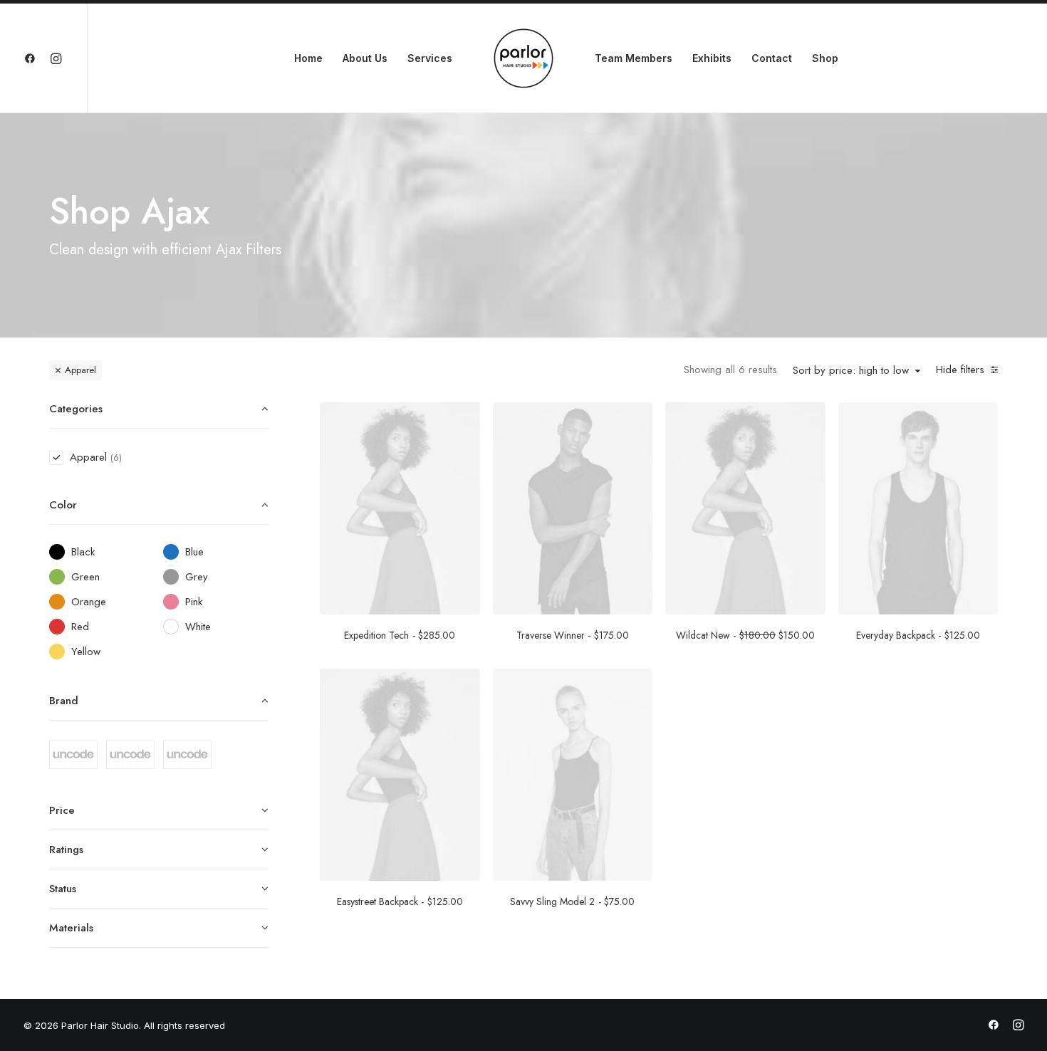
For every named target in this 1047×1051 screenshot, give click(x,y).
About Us (365, 58)
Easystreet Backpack (400, 901)
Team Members (633, 58)
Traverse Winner (572, 635)
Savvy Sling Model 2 (572, 901)
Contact (771, 58)
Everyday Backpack (918, 635)
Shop (825, 58)
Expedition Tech (399, 635)
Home (308, 58)
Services (429, 58)
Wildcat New (745, 635)
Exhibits (711, 58)
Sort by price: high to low (851, 371)
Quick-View (463, 418)
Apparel (80, 370)
